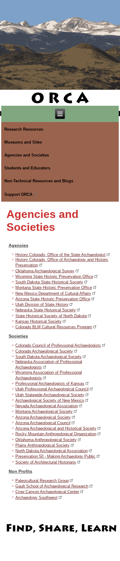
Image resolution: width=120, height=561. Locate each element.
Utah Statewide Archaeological (49, 395)
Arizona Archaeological (43, 417)
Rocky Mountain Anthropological (55, 434)
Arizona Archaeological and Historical (55, 428)
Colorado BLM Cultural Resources (53, 327)
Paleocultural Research (42, 480)
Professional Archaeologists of (49, 383)
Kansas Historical (38, 321)
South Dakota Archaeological (48, 356)
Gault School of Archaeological (51, 486)
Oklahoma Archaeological (44, 271)
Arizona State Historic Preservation (52, 299)
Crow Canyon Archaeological (47, 491)
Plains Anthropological (42, 445)
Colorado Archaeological (44, 351)
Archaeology (36, 497)
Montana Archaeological (44, 411)
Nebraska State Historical (45, 310)
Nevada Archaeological (46, 406)
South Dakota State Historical (49, 282)
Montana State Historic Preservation (53, 287)
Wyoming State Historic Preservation (54, 276)
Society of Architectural (45, 462)
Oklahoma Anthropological (46, 439)
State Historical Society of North (51, 316)
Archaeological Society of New (49, 400)
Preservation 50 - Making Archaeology (55, 456)
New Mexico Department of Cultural (53, 293)
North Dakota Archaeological (51, 450)
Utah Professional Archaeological (52, 389)
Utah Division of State (41, 304)
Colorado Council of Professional (58, 345)
